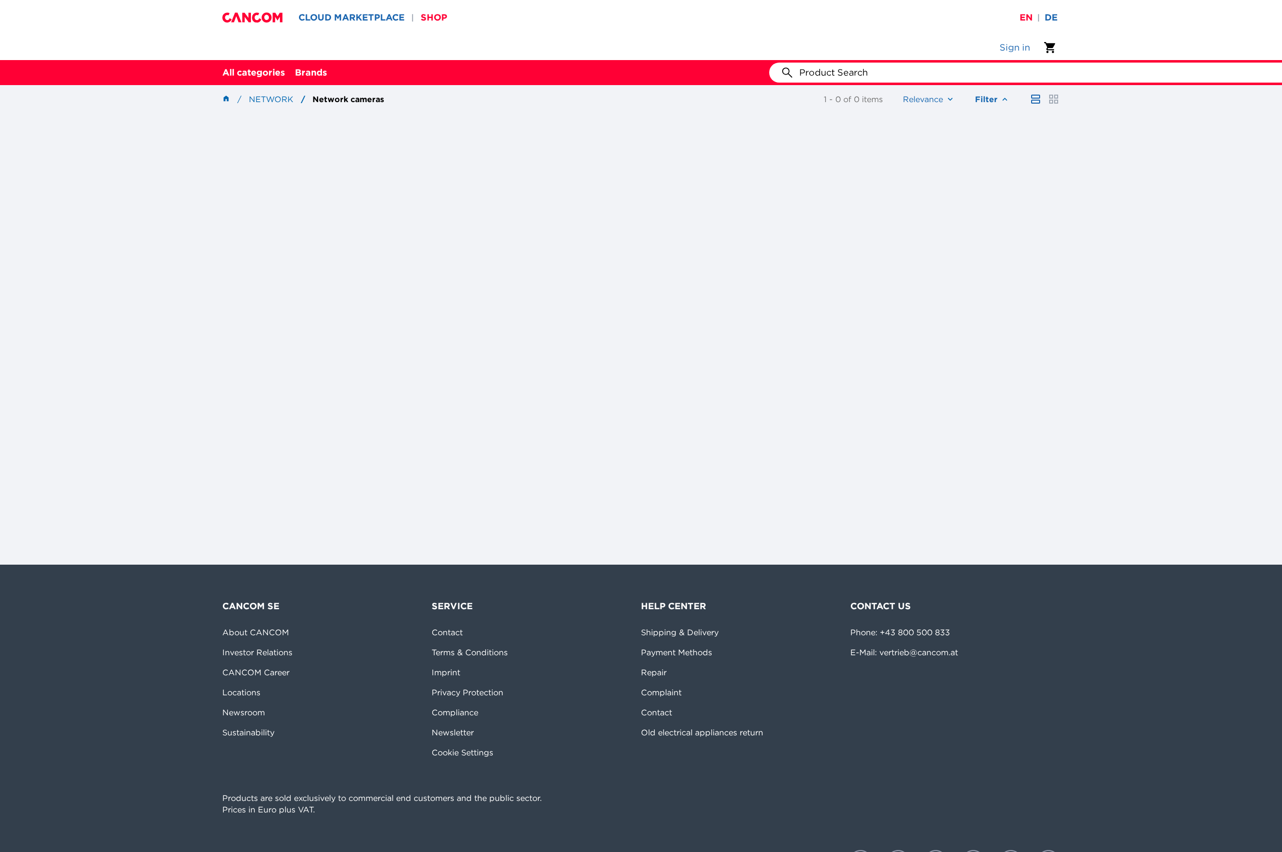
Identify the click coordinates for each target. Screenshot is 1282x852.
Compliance (455, 712)
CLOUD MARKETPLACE (351, 17)
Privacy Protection (467, 692)
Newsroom (243, 712)
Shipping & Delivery (680, 632)
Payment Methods (676, 652)
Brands (311, 72)
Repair (654, 672)
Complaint (661, 692)
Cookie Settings (462, 752)
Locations (241, 692)
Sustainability (248, 732)
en (1026, 17)
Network (271, 99)
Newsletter (453, 732)
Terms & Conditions (470, 652)
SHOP (434, 17)
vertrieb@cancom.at (918, 652)
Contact (447, 632)
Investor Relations (257, 652)
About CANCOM (255, 632)
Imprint (446, 672)
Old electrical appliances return (702, 732)
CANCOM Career (255, 672)
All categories (253, 72)
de (1051, 17)
